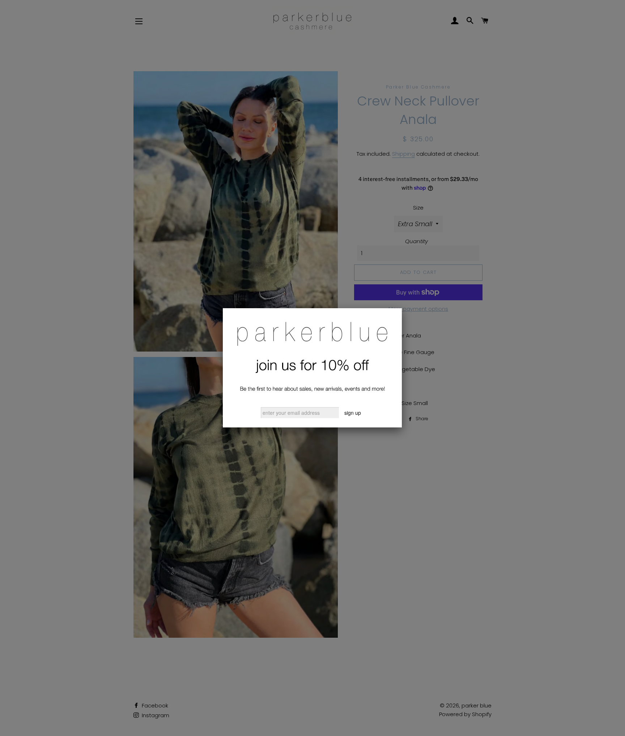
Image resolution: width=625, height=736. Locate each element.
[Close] (401, 308)
